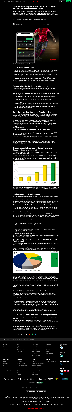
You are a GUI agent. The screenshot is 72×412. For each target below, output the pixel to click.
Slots (18, 347)
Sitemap (19, 374)
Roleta (47, 347)
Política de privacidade (22, 365)
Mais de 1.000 (18, 222)
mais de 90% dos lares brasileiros (35, 201)
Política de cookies (21, 367)
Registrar (68, 1)
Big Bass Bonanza (36, 355)
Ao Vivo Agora (6, 347)
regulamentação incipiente (48, 80)
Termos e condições (21, 363)
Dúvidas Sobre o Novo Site (38, 363)
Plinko (4, 369)
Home (4, 339)
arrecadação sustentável (51, 158)
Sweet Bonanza (35, 347)
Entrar (62, 1)
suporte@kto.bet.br (45, 404)
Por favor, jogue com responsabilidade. (42, 387)
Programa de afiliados (51, 361)
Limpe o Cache (35, 374)
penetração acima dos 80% (49, 202)
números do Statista (26, 119)
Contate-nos (34, 361)
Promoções (5, 349)
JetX (4, 365)
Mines (4, 367)
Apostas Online (6, 346)
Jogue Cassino (20, 346)
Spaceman (5, 363)
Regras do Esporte (36, 367)
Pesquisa (7, 339)
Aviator (4, 361)
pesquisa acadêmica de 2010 (22, 136)
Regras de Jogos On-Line (37, 369)
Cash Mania (34, 353)
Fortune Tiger (49, 213)
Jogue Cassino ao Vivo (51, 346)
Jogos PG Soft (20, 349)
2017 (16, 152)
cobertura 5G (46, 116)
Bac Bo (47, 351)
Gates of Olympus (36, 351)
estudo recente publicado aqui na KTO (25, 215)
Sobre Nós (19, 361)
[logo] (36, 1)
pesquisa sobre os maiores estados (39, 114)
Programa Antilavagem (22, 369)
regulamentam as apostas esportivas (41, 88)
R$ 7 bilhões (44, 155)
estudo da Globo (17, 293)
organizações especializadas (47, 141)
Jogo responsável (36, 370)
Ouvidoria (34, 372)
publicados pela (25, 276)
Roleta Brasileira (49, 353)
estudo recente (18, 18)
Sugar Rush (34, 349)
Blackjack (48, 349)
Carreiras (19, 370)
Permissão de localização (37, 365)
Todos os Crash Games (8, 370)
